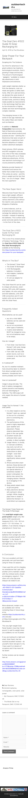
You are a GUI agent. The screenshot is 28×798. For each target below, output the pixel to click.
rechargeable (6, 691)
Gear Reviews (9, 685)
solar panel (16, 691)
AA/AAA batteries (10, 688)
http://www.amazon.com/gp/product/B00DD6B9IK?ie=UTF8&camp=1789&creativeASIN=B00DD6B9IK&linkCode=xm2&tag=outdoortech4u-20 (14, 666)
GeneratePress (14, 795)
